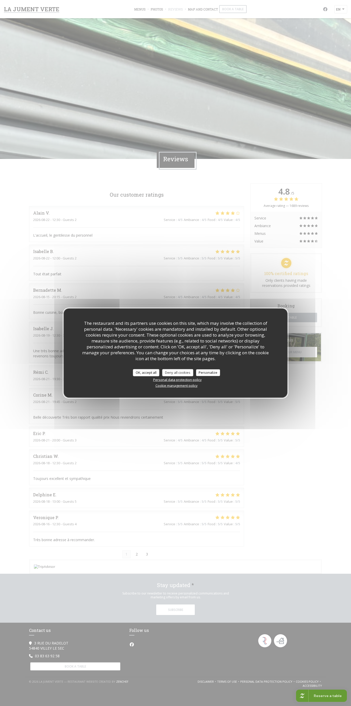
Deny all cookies (177, 372)
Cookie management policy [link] (176, 385)
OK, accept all (146, 372)
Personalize (208, 372)
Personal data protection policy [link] (177, 379)
